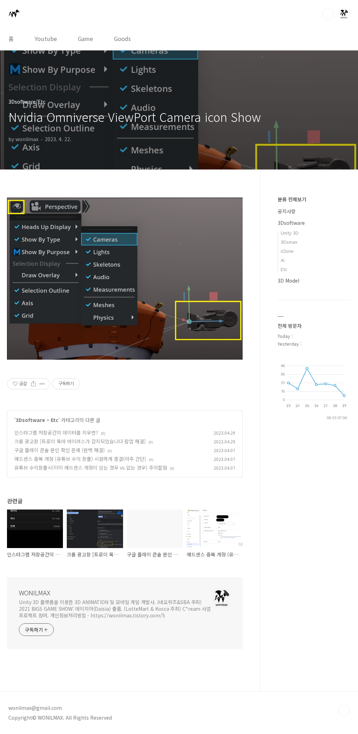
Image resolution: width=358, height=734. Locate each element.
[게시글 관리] (42, 384)
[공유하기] (33, 384)
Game (85, 38)
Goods (122, 38)
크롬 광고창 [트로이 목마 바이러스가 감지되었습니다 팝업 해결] (80, 441)
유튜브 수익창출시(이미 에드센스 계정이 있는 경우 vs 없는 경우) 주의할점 (90, 467)
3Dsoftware (30, 419)
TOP (344, 710)
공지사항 (287, 211)
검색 (328, 14)
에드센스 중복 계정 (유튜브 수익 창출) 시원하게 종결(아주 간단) (80, 458)
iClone (287, 251)
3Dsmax (289, 241)
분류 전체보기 (292, 199)
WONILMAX (34, 592)
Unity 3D (290, 232)
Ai (283, 260)
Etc (54, 419)
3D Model (288, 280)
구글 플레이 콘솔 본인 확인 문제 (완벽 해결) (59, 449)
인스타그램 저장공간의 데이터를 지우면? (56, 432)
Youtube (46, 38)
